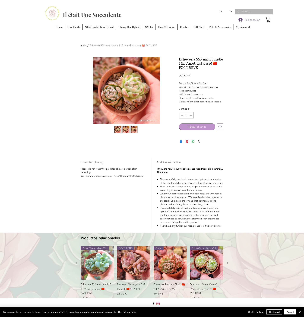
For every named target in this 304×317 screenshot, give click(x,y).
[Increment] (191, 115)
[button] (269, 19)
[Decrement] (181, 115)
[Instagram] (158, 303)
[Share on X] (199, 141)
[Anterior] (76, 263)
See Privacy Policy (127, 312)
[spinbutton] (186, 115)
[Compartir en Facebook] (181, 141)
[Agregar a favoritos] (220, 127)
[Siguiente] (228, 263)
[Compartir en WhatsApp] (193, 141)
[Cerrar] (300, 311)
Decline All (274, 312)
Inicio (83, 45)
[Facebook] (153, 303)
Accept (290, 312)
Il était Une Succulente (92, 14)
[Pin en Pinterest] (187, 141)
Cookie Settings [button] (256, 312)
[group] (152, 273)
